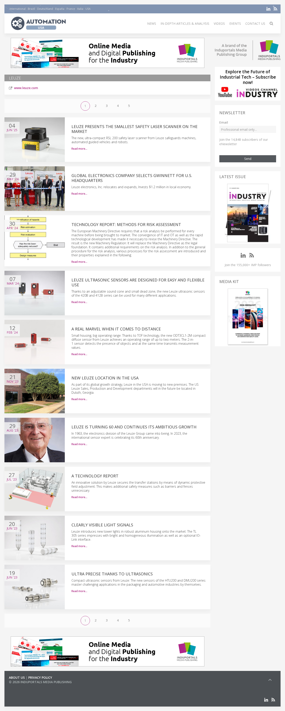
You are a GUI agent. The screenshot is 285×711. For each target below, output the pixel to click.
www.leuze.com (26, 88)
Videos (219, 23)
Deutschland (45, 9)
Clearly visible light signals (102, 525)
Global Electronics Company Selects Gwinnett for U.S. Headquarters (131, 178)
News (151, 23)
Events (235, 23)
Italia (80, 9)
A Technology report (94, 476)
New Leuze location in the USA (104, 378)
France (71, 9)
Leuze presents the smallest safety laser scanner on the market (134, 129)
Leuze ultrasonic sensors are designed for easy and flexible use (137, 282)
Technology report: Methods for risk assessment (126, 224)
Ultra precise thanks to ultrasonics (112, 574)
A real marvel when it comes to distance (116, 329)
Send (247, 159)
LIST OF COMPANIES (24, 686)
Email (223, 122)
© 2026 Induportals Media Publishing (40, 682)
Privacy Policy (40, 677)
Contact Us (255, 23)
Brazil (31, 9)
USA (88, 9)
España (59, 9)
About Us (17, 677)
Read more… (79, 149)
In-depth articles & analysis (185, 23)
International (18, 9)
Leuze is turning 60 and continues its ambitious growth (133, 427)
